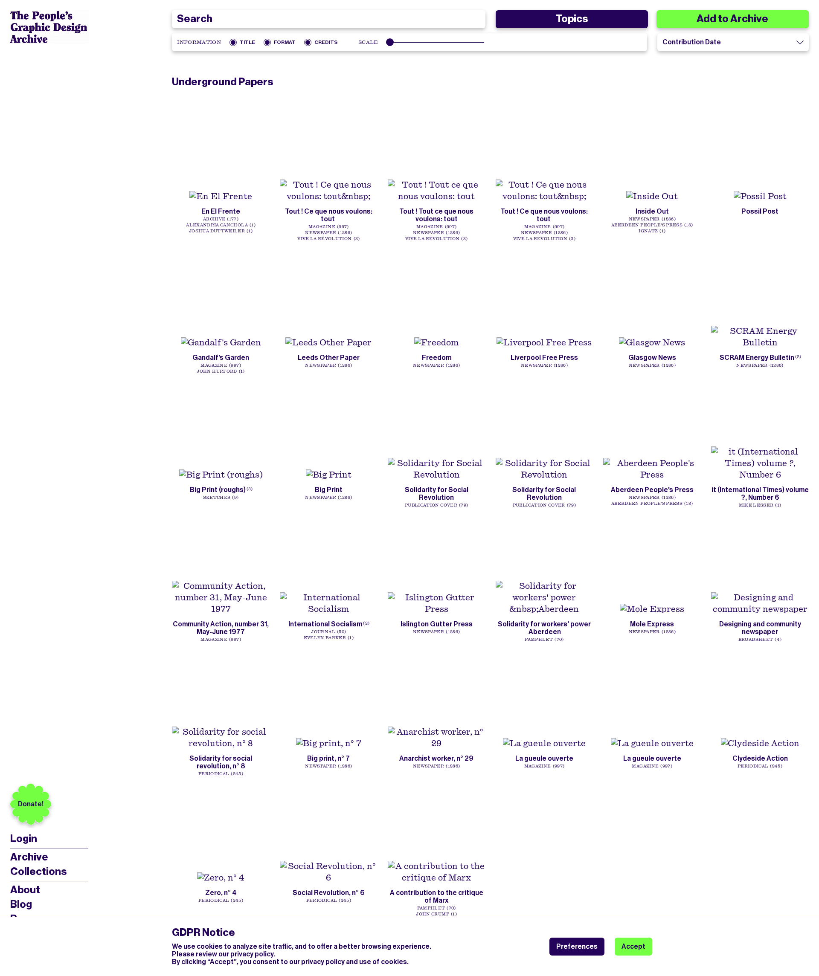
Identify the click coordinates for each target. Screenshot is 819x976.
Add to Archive (732, 19)
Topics (572, 19)
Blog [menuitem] (21, 904)
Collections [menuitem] (38, 872)
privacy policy (251, 954)
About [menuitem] (25, 890)
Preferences (577, 946)
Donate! (31, 804)
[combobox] (328, 19)
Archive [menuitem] (29, 857)
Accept (633, 946)
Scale (368, 42)
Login (23, 839)
